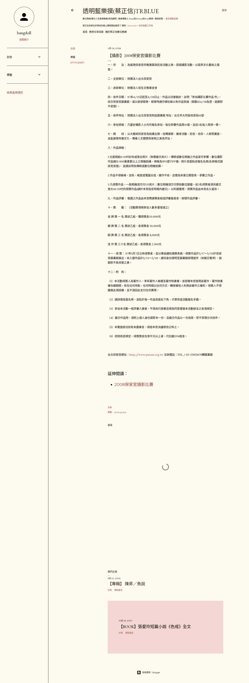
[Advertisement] (165, 537)
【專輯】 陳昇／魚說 (126, 583)
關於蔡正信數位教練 (116, 31)
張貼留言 (118, 590)
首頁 (85, 31)
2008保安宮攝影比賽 (134, 384)
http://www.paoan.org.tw (146, 354)
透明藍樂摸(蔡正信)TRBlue (121, 11)
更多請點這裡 (172, 18)
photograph (77, 62)
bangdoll (24, 32)
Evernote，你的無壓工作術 (140, 25)
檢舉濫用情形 (15, 92)
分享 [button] (72, 48)
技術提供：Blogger (151, 672)
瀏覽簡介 (24, 39)
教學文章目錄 (96, 31)
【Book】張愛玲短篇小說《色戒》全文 (155, 626)
